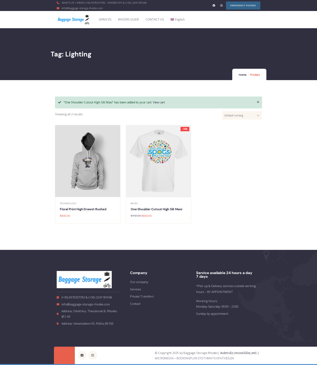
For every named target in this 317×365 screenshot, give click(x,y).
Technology (68, 203)
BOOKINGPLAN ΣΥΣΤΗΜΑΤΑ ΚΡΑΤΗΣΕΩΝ (205, 358)
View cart (159, 102)
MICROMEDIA (164, 358)
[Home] (73, 19)
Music (134, 203)
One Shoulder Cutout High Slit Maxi (156, 209)
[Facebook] (214, 5)
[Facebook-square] (82, 355)
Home (242, 74)
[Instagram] (221, 5)
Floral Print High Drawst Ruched (83, 209)
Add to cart (89, 193)
